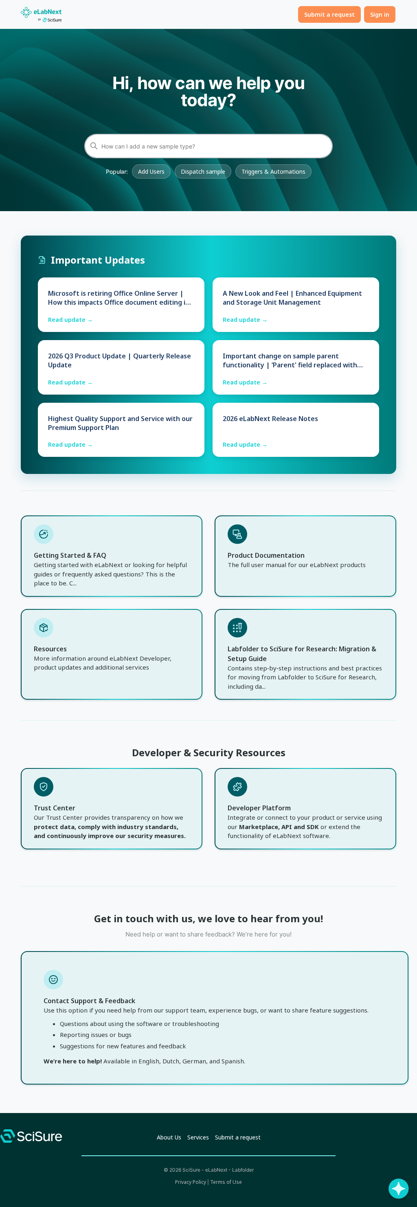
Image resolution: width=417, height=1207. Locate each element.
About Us (169, 1137)
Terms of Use (226, 1182)
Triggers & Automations (273, 171)
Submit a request (329, 14)
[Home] (41, 14)
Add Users (151, 171)
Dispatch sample (203, 171)
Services (198, 1137)
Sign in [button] (379, 14)
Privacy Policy (190, 1182)
